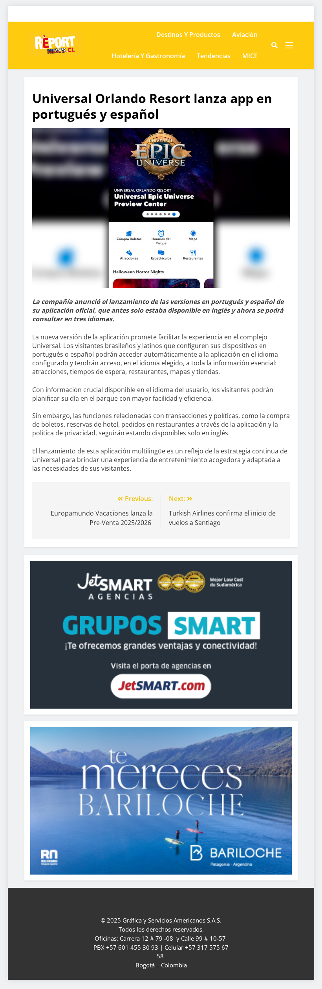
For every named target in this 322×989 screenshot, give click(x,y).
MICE (250, 56)
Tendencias (214, 56)
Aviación (245, 34)
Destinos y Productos (188, 34)
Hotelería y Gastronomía (148, 56)
